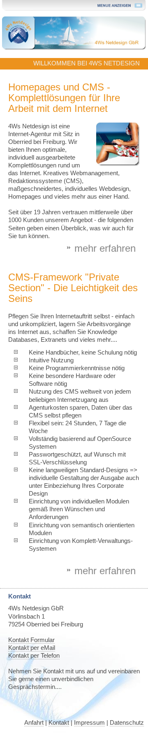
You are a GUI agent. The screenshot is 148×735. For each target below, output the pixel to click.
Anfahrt (34, 722)
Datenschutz (127, 722)
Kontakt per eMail (31, 648)
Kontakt (59, 722)
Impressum (89, 722)
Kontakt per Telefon (34, 655)
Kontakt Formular (31, 640)
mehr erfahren (105, 248)
